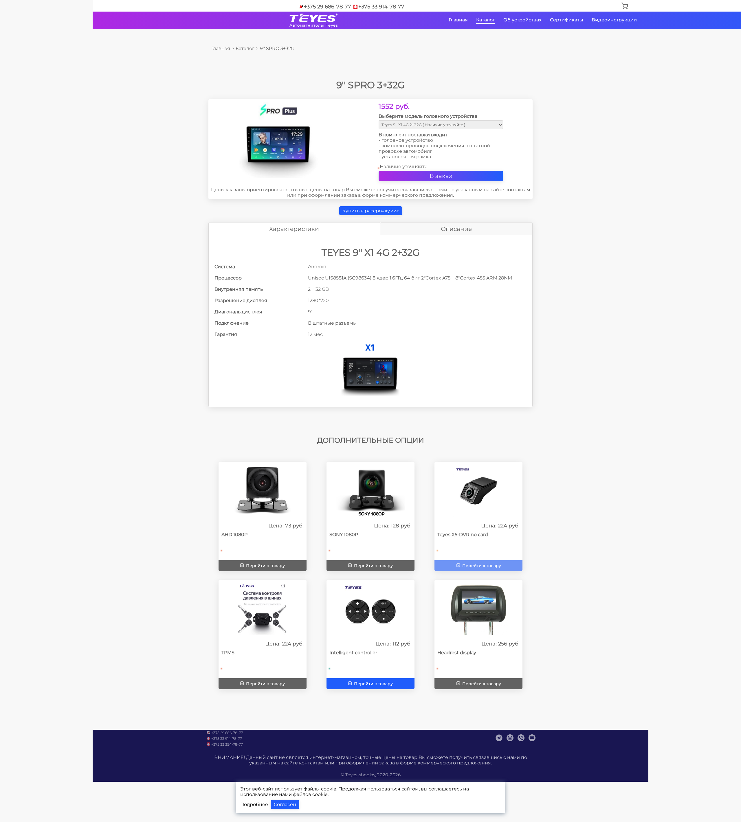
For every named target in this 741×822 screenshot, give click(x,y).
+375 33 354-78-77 (227, 744)
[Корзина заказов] (624, 6)
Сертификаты (566, 20)
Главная (458, 20)
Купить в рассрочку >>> (370, 211)
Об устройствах (522, 20)
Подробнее (254, 804)
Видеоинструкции (614, 20)
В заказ (441, 175)
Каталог (485, 20)
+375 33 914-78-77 (381, 6)
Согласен (285, 804)
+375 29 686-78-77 (327, 6)
